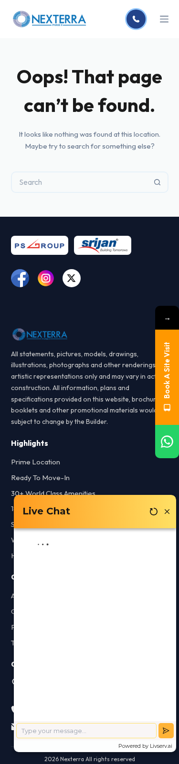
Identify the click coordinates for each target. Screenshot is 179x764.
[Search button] (157, 182)
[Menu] (164, 19)
